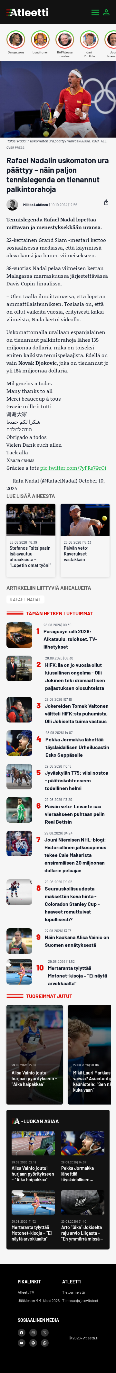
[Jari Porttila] (89, 39)
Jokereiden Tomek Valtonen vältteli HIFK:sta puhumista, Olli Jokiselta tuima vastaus (77, 713)
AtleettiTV (26, 1292)
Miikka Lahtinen (35, 205)
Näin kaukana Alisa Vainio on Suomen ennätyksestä (77, 941)
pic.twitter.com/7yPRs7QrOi (73, 467)
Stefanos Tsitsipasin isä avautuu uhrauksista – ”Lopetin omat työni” (30, 556)
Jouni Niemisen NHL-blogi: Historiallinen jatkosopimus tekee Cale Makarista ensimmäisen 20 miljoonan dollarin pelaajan (75, 854)
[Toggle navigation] (95, 12)
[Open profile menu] (106, 12)
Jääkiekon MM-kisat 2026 (39, 1300)
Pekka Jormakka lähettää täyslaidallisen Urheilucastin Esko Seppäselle (77, 747)
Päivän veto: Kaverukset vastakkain (76, 553)
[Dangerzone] (15, 39)
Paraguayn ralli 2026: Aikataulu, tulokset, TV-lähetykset (70, 639)
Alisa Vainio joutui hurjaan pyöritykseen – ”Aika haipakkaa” (33, 1173)
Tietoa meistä (73, 1292)
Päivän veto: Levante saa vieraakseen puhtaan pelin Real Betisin (75, 814)
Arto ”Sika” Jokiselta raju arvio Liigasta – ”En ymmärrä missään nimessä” (82, 1236)
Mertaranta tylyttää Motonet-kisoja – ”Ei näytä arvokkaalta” (32, 1233)
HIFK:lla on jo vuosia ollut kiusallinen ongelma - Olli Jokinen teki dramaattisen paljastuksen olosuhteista (75, 676)
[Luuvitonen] (40, 39)
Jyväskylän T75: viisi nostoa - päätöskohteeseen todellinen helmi (76, 780)
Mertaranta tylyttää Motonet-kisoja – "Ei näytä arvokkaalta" (77, 975)
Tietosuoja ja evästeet (80, 1300)
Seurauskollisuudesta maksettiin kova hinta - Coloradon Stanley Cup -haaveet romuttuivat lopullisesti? (72, 903)
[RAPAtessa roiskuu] (64, 39)
